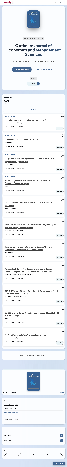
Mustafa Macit (9, 186)
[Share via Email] (61, 454)
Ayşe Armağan (20, 338)
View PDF (59, 128)
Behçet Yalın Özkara (17, 230)
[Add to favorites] (62, 116)
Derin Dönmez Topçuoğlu (11, 296)
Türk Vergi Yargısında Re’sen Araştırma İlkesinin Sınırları (26, 335)
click (25, 355)
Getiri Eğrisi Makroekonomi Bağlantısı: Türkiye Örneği (25, 120)
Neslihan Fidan (9, 164)
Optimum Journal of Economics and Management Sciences (33, 50)
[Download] (61, 435)
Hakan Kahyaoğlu (18, 123)
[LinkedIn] (47, 454)
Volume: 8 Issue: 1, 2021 (10, 416)
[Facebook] (5, 454)
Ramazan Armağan (10, 338)
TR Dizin (33, 78)
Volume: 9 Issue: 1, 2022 (10, 408)
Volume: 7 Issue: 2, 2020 (11, 419)
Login (60, 2)
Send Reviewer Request (45, 69)
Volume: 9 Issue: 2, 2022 (11, 405)
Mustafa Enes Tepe (27, 274)
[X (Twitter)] (33, 454)
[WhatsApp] (19, 454)
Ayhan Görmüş (8, 318)
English (53, 2)
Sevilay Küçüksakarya (10, 208)
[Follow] (38, 83)
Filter (34, 109)
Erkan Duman (8, 142)
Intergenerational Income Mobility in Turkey (21, 139)
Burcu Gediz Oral (9, 252)
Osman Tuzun (8, 123)
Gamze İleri (8, 230)
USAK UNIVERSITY (37, 38)
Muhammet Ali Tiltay (10, 274)
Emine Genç (23, 296)
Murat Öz (18, 274)
